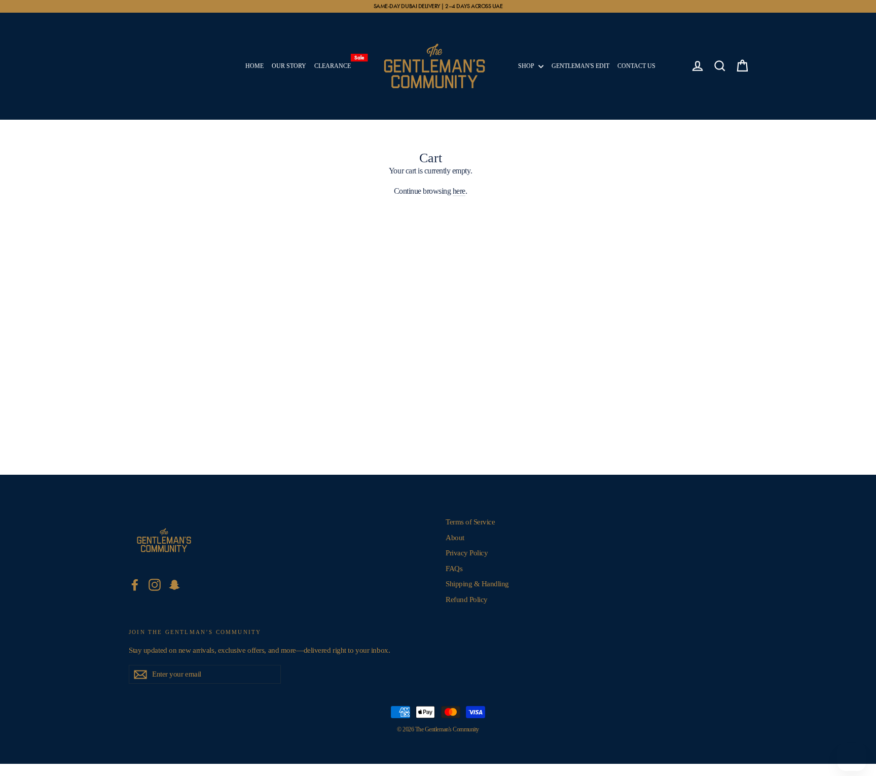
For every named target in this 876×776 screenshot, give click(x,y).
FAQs (454, 569)
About (455, 538)
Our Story (289, 65)
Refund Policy (467, 599)
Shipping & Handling (477, 584)
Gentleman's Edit (580, 65)
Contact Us (636, 65)
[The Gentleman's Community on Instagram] (155, 585)
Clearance (334, 63)
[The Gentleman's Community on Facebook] (135, 585)
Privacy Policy (467, 553)
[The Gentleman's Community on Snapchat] (174, 585)
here (459, 191)
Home (254, 65)
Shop (527, 65)
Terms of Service (470, 522)
